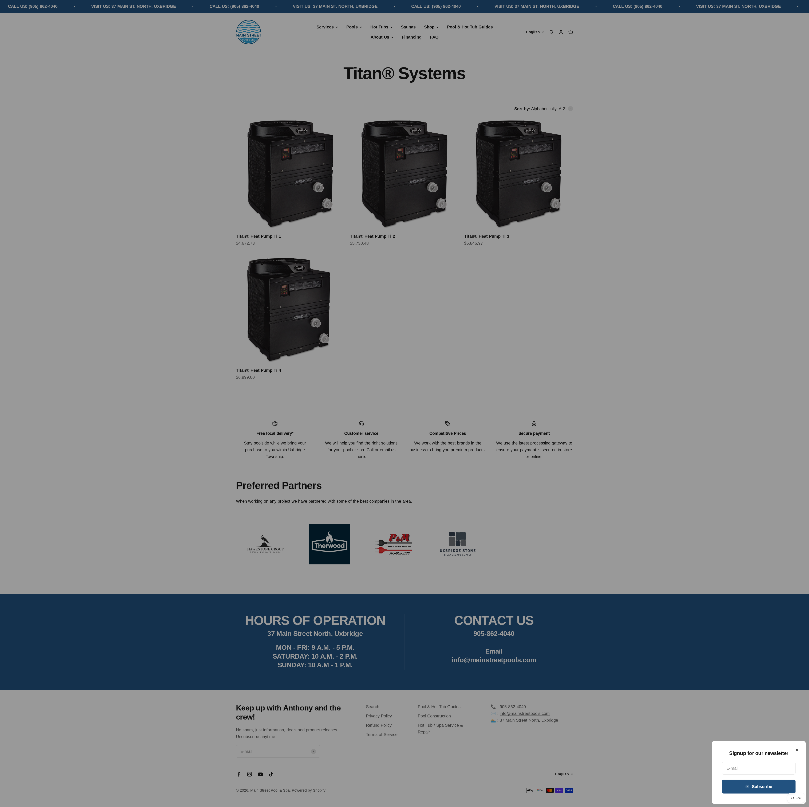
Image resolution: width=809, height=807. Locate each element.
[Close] (797, 750)
